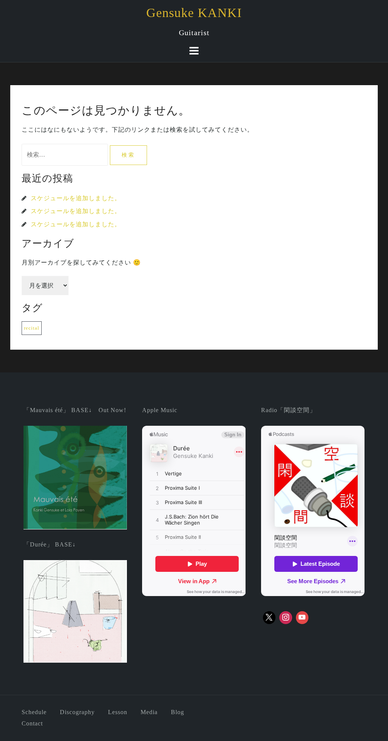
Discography (77, 712)
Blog (177, 712)
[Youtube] (302, 617)
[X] (269, 617)
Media (149, 712)
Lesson (117, 712)
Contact (32, 723)
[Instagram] (285, 617)
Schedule (34, 712)
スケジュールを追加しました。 (76, 198)
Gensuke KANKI (194, 13)
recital (31, 328)
